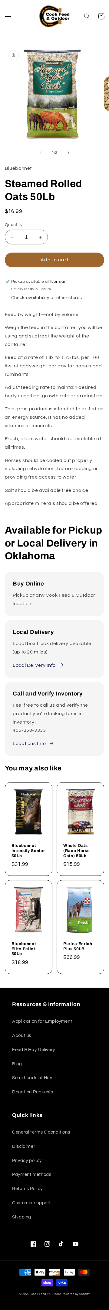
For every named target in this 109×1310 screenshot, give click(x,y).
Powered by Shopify (76, 1294)
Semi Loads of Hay (32, 1078)
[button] (8, 16)
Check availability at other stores (46, 297)
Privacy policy (27, 1160)
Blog (17, 1064)
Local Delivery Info (34, 665)
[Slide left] (41, 153)
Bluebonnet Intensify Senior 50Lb (28, 850)
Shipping (21, 1217)
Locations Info (29, 743)
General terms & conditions (41, 1132)
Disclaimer (23, 1146)
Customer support (31, 1203)
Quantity (13, 225)
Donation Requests (32, 1092)
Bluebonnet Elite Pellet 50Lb (24, 948)
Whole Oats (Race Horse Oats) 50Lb (76, 850)
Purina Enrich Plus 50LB (77, 946)
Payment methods (31, 1174)
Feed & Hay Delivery (33, 1049)
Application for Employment (42, 1021)
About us (21, 1035)
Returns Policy (27, 1188)
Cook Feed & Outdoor (46, 1294)
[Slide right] (68, 153)
